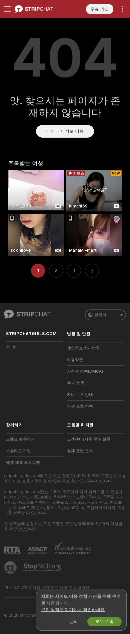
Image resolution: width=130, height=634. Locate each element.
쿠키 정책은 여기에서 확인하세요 (73, 609)
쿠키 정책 (75, 383)
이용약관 (75, 359)
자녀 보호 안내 (80, 394)
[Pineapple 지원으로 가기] (11, 567)
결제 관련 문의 (80, 450)
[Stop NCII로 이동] (43, 567)
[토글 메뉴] (7, 9)
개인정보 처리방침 (83, 348)
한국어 (100, 315)
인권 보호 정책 (80, 406)
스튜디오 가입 (18, 450)
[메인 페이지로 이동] (40, 9)
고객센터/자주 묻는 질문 (88, 439)
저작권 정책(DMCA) (85, 371)
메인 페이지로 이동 (65, 131)
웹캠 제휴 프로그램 (23, 462)
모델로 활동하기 (20, 439)
